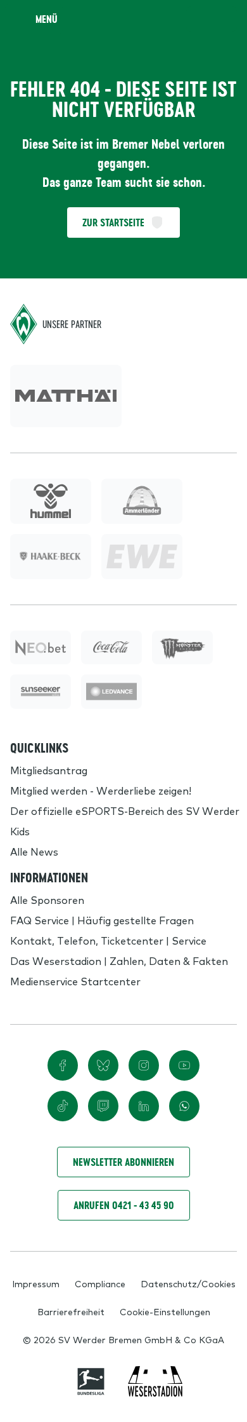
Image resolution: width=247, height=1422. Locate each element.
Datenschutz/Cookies (188, 1283)
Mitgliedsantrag (48, 770)
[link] (66, 396)
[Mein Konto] (224, 19)
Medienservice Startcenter (75, 981)
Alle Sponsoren (47, 899)
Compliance (100, 1283)
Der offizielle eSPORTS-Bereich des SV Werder (124, 810)
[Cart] (199, 19)
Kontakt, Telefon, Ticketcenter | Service (108, 940)
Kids (20, 831)
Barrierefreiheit (70, 1311)
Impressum (36, 1283)
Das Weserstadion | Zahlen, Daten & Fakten (119, 960)
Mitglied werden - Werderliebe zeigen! (100, 790)
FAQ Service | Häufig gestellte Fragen (102, 920)
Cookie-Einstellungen (165, 1311)
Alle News (34, 851)
